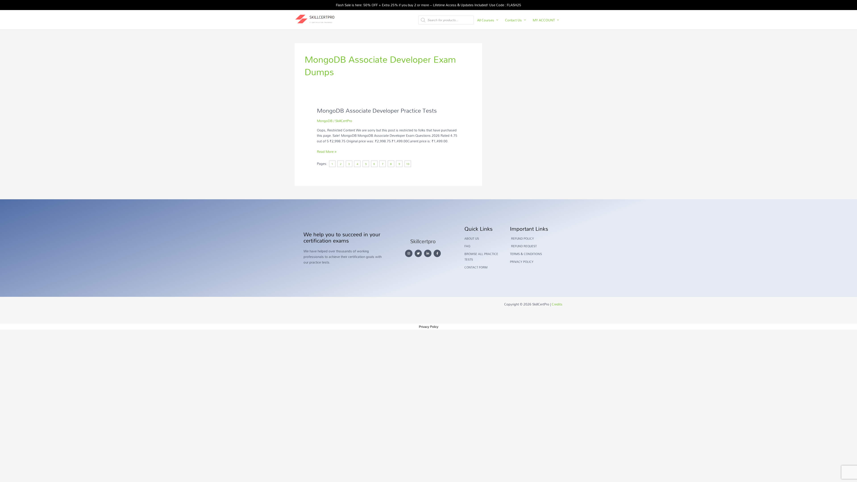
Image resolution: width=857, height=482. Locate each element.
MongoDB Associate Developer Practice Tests (377, 110)
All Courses (485, 20)
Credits (557, 304)
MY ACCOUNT (544, 20)
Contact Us (513, 20)
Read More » (326, 151)
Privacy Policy (428, 326)
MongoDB (325, 120)
